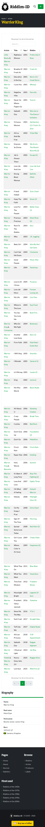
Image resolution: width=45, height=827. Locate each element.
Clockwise (34, 252)
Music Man (34, 260)
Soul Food (34, 305)
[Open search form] (35, 6)
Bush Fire (33, 313)
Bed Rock (33, 424)
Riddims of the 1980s (11, 794)
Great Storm (34, 80)
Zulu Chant (34, 191)
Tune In (33, 100)
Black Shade (34, 388)
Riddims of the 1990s (11, 798)
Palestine (33, 600)
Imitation (33, 117)
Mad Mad (33, 342)
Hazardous (34, 574)
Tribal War (34, 133)
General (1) (34, 361)
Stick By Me (34, 244)
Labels (28, 772)
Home (4, 18)
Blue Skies (34, 566)
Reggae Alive (35, 658)
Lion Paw (33, 297)
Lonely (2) (33, 372)
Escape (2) (34, 155)
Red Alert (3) (35, 526)
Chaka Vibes (35, 537)
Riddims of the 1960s (11, 787)
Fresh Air (33, 69)
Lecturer (33, 380)
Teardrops (34, 267)
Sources (6, 768)
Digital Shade (35, 627)
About (5, 764)
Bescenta (7, 469)
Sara (31, 225)
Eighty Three (35, 481)
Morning (33, 519)
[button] (11, 50)
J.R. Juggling (34, 236)
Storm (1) (33, 77)
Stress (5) (33, 199)
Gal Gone (33, 248)
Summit (33, 462)
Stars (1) (33, 335)
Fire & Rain (34, 447)
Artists (10, 18)
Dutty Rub (34, 346)
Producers (30, 768)
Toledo (6, 658)
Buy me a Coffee (24, 823)
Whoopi (33, 84)
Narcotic (33, 92)
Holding (33, 455)
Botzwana (34, 324)
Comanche (8, 330)
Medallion (34, 439)
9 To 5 (32, 611)
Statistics (6, 772)
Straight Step (35, 619)
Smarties (33, 353)
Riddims (29, 761)
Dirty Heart (34, 508)
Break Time (34, 416)
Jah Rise (33, 650)
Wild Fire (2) (35, 669)
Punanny (33, 282)
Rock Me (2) (34, 151)
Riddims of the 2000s (11, 801)
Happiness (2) (35, 545)
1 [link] (22, 683)
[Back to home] (16, 6)
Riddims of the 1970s (11, 790)
